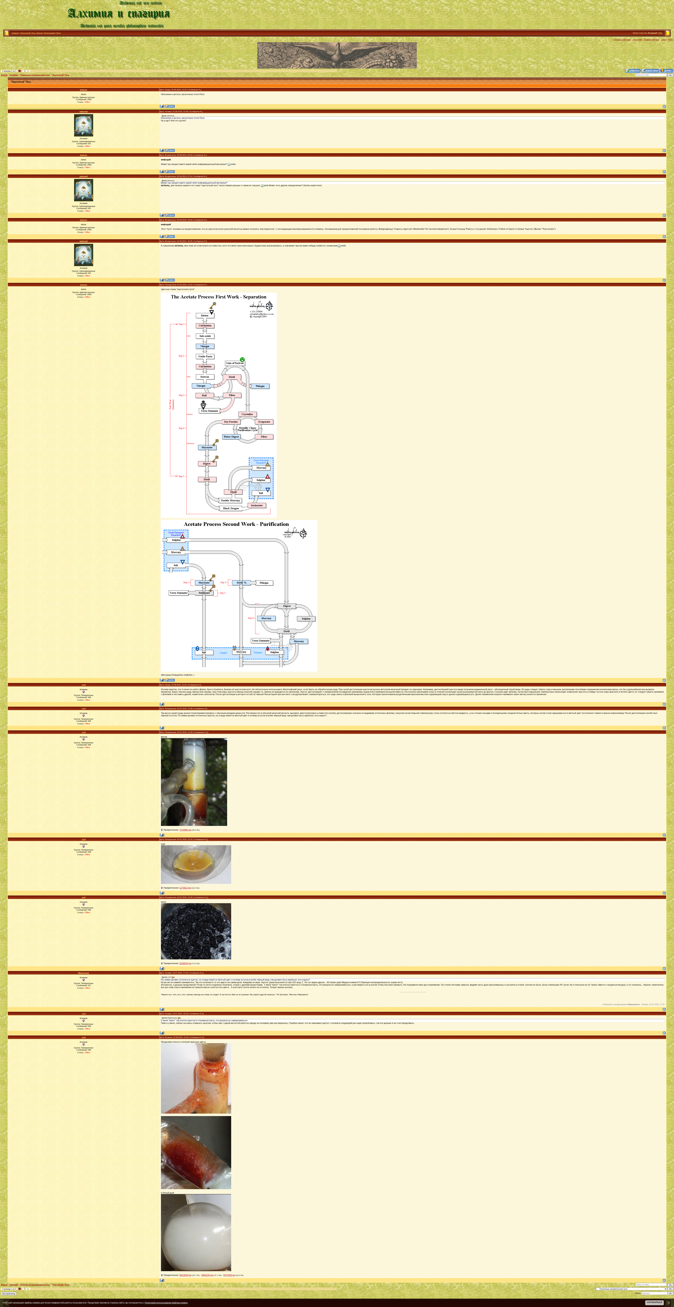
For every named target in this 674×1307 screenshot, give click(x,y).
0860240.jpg (207, 1275)
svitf (83, 685)
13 (203, 973)
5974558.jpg (229, 1275)
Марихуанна (83, 973)
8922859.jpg (185, 1275)
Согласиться (654, 1302)
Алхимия (13, 75)
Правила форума (651, 39)
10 (207, 732)
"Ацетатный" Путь (60, 75)
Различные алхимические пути (35, 75)
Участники (637, 39)
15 (203, 1037)
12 (207, 897)
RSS (660, 33)
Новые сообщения (622, 39)
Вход (59, 33)
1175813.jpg (185, 888)
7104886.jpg (185, 830)
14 (203, 1014)
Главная (15, 33)
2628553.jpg (185, 963)
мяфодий (84, 111)
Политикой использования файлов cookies (166, 1303)
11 (207, 839)
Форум (4, 75)
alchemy (83, 90)
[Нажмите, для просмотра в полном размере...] (194, 825)
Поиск (663, 39)
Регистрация (49, 33)
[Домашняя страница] (170, 106)
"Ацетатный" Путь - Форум (31, 33)
